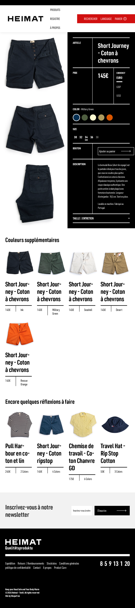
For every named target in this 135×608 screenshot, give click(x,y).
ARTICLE (77, 42)
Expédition (10, 563)
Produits (55, 10)
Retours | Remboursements (31, 563)
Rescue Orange (109, 117)
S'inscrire (101, 511)
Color (83, 109)
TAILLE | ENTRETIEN (83, 218)
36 (91, 137)
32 (80, 137)
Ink (76, 117)
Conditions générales (69, 563)
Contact (36, 568)
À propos (55, 28)
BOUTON (77, 148)
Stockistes (52, 563)
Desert (101, 117)
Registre (55, 19)
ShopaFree (15, 595)
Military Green (84, 117)
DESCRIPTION (79, 164)
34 (86, 137)
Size (75, 129)
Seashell (93, 117)
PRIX (75, 72)
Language (106, 19)
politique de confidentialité (18, 568)
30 (75, 137)
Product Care (60, 568)
